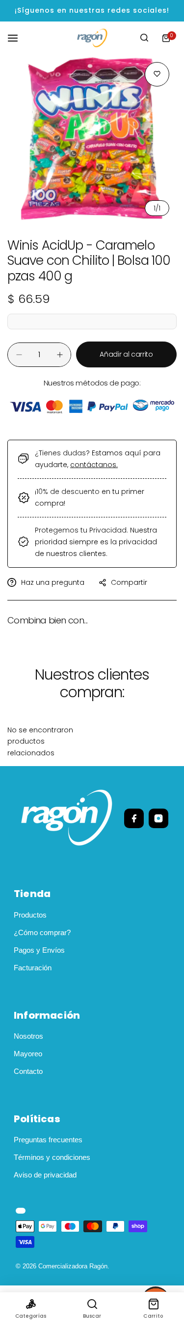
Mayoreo (28, 1053)
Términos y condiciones (52, 1157)
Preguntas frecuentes (48, 1139)
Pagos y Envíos (39, 950)
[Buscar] (144, 38)
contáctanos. (94, 465)
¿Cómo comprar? (42, 932)
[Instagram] (158, 818)
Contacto (28, 1071)
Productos (30, 915)
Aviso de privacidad (45, 1175)
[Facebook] (134, 818)
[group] (92, 139)
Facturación (33, 967)
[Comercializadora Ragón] (92, 38)
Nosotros (28, 1036)
